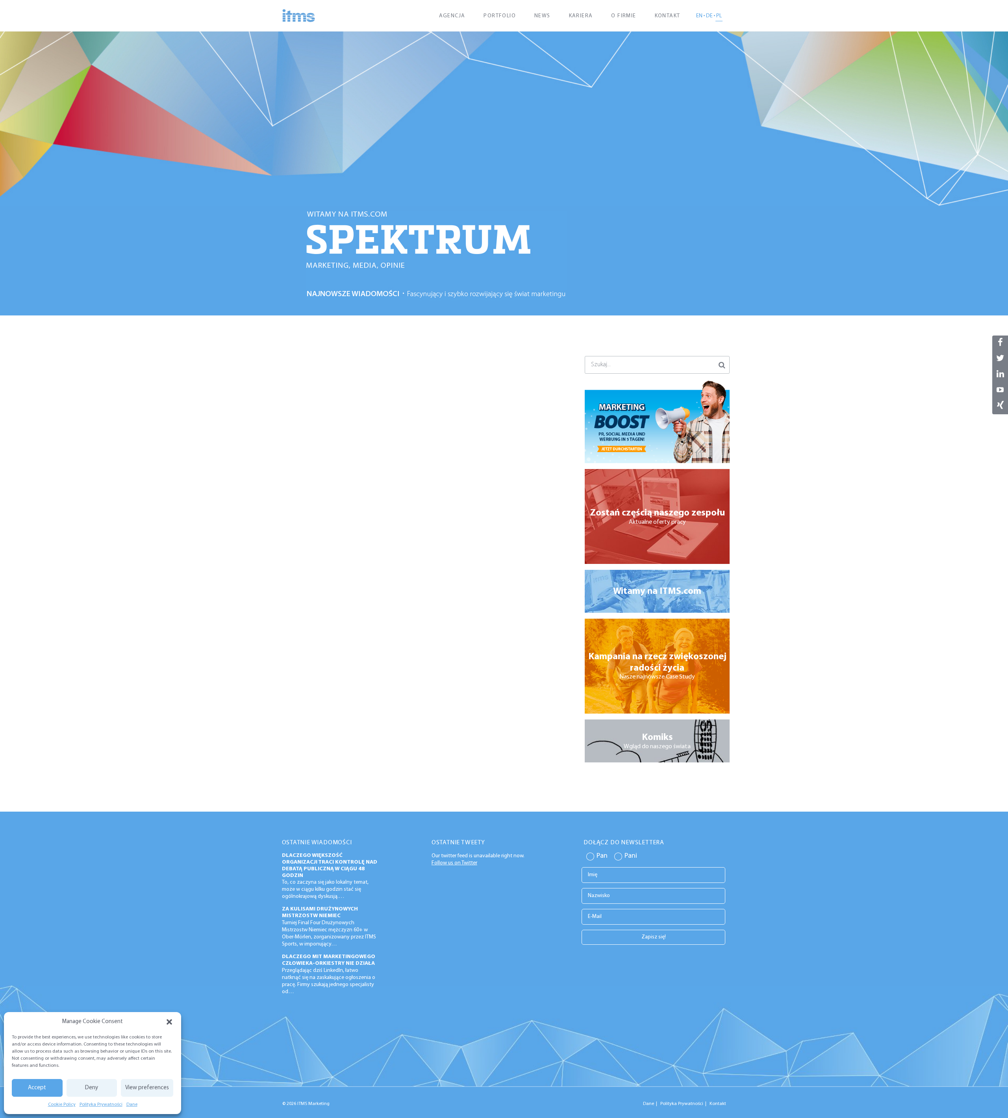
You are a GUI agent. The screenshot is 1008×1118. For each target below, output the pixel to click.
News (542, 16)
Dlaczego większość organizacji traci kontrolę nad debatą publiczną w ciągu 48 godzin (329, 865)
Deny (91, 1088)
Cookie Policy (62, 1104)
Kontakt (667, 16)
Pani (630, 856)
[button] (169, 1022)
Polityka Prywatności (101, 1104)
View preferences (147, 1088)
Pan (602, 856)
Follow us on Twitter (454, 863)
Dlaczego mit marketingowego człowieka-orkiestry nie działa (328, 960)
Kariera (581, 16)
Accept (37, 1088)
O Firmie (623, 16)
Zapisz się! (653, 937)
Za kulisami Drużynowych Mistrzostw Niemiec (320, 912)
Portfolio (500, 16)
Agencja (452, 16)
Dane (131, 1104)
